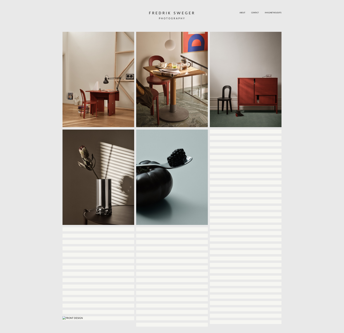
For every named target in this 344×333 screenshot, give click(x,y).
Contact (255, 13)
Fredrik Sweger (172, 13)
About (242, 13)
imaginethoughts (273, 13)
